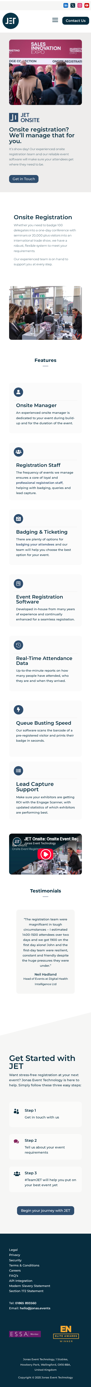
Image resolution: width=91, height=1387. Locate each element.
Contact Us (76, 20)
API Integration (20, 1281)
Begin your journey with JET (45, 1210)
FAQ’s (13, 1275)
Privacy (14, 1255)
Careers (15, 1270)
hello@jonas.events (35, 1308)
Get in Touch (24, 179)
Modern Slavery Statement (29, 1286)
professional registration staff (39, 483)
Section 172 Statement (26, 1291)
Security (15, 1260)
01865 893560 (25, 1303)
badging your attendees (35, 544)
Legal (13, 1250)
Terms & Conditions (24, 1265)
